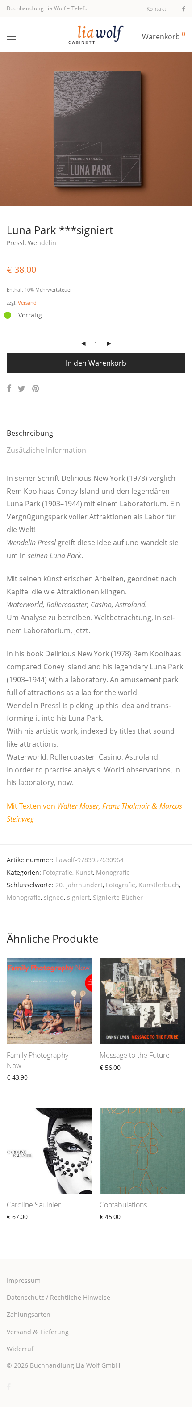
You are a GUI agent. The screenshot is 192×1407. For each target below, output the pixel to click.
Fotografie (57, 872)
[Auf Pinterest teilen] (36, 388)
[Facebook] (183, 8)
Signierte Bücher (118, 897)
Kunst (84, 872)
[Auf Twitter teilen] (21, 388)
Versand (27, 302)
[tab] (96, 434)
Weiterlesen (113, 1077)
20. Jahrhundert (79, 885)
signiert (78, 897)
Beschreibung (30, 433)
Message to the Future (135, 1055)
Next (183, 129)
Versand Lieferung (38, 1332)
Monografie (113, 872)
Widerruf (20, 1348)
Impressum (24, 1280)
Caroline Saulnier (34, 1205)
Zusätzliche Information (46, 450)
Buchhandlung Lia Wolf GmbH (75, 1365)
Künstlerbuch (158, 885)
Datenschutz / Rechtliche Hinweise (58, 1297)
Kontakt (156, 9)
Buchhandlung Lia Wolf (36, 8)
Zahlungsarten (28, 1314)
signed (54, 897)
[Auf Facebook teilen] (9, 388)
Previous (8, 129)
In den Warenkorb (96, 363)
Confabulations (123, 1205)
